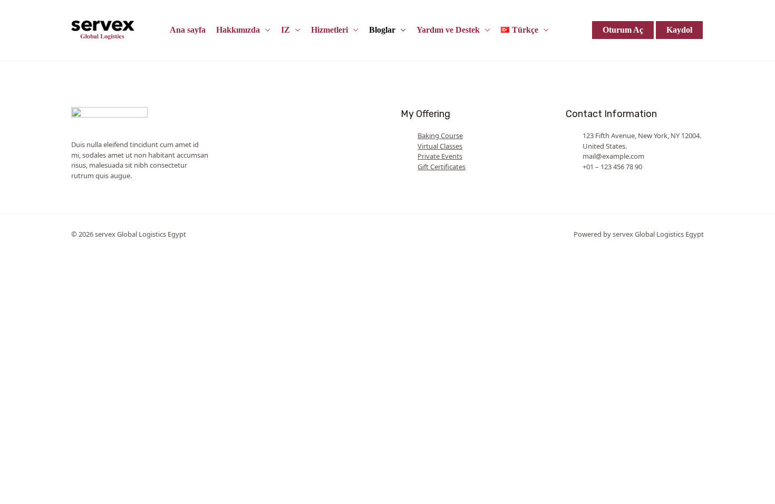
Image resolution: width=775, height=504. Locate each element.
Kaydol (679, 29)
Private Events (440, 156)
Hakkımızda (238, 29)
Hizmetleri (329, 29)
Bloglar (382, 29)
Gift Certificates (442, 166)
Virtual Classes (440, 146)
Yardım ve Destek (448, 29)
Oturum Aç (623, 29)
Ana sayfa (188, 29)
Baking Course (440, 135)
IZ (285, 29)
